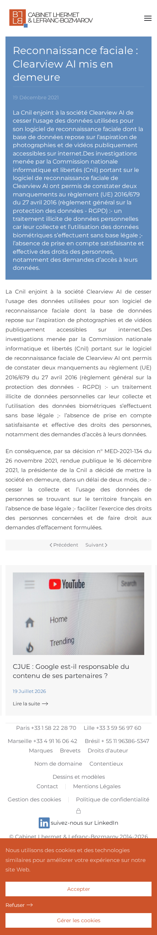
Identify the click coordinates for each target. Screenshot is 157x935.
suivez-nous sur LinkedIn (84, 822)
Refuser (15, 905)
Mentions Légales (96, 786)
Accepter (78, 889)
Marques (41, 750)
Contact (47, 786)
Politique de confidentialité (112, 799)
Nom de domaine (58, 763)
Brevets (70, 750)
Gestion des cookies (34, 799)
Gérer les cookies (78, 920)
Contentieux (106, 763)
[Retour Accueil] (51, 18)
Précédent (65, 545)
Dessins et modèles (79, 776)
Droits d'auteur (108, 750)
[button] (148, 18)
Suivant (94, 545)
